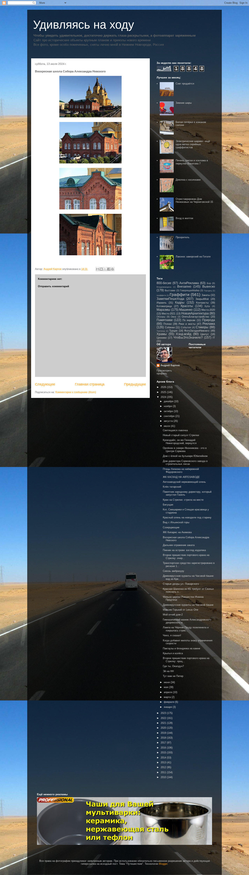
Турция (173, 330)
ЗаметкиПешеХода (170, 298)
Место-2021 (168, 313)
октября (169, 411)
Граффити (179, 294)
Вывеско (208, 286)
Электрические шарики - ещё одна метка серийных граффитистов (193, 144)
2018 (164, 737)
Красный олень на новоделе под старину (187, 517)
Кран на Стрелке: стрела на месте (183, 499)
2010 (164, 777)
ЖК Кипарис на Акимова (177, 532)
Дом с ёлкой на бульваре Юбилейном (185, 456)
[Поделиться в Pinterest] (112, 269)
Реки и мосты (187, 323)
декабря (169, 401)
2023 (164, 713)
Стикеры (202, 327)
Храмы (162, 334)
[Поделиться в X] (105, 269)
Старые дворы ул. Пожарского (181, 583)
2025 (164, 392)
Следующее (45, 384)
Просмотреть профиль (164, 372)
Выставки (170, 290)
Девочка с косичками (188, 179)
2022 (164, 718)
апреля (168, 692)
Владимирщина (164, 287)
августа (169, 421)
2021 (164, 722)
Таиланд (161, 331)
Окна (173, 316)
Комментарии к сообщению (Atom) (75, 392)
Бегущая (168, 504)
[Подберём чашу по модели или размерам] (124, 821)
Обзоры (161, 316)
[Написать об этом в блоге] (101, 269)
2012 (164, 767)
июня (167, 682)
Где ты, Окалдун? (173, 666)
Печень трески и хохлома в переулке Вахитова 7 (192, 162)
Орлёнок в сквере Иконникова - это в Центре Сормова (185, 450)
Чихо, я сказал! (172, 635)
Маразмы (163, 309)
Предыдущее (135, 384)
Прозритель (182, 237)
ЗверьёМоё (202, 299)
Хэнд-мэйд (183, 334)
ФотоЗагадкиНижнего (196, 330)
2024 (164, 397)
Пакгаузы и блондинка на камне (181, 648)
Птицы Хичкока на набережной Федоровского (181, 471)
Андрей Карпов (170, 365)
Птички (167, 323)
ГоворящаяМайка (189, 290)
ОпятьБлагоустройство (195, 316)
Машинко (186, 309)
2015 (164, 752)
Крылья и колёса (173, 653)
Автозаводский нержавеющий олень (184, 481)
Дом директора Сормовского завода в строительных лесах (185, 463)
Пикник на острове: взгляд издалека (184, 550)
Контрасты (202, 302)
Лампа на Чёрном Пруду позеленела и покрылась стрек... (186, 629)
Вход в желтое (184, 218)
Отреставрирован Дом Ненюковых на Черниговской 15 (194, 200)
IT (214, 337)
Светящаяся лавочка (175, 430)
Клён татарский (172, 486)
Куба (207, 306)
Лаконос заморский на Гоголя (193, 256)
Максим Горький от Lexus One (180, 609)
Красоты (187, 306)
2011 (164, 772)
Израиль (162, 302)
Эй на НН (168, 671)
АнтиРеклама (189, 283)
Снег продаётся (185, 83)
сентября (169, 416)
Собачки (170, 327)
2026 (164, 387)
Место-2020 (208, 309)
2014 (164, 757)
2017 (164, 742)
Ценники (162, 337)
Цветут (204, 334)
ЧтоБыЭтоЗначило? (188, 337)
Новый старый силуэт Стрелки (181, 435)
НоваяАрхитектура (195, 313)
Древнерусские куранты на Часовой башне (188, 604)
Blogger (163, 863)
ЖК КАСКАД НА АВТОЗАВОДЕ (181, 477)
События (186, 327)
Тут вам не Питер (173, 676)
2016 (164, 747)
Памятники (165, 320)
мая (166, 687)
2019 (164, 732)
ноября (168, 406)
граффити (161, 295)
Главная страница (89, 384)
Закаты (206, 295)
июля (167, 426)
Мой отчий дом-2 (173, 614)
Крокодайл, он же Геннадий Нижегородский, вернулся (179, 442)
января (168, 707)
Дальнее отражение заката (179, 545)
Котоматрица (164, 306)
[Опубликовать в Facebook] (109, 269)
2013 (164, 762)
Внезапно (184, 286)
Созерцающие (171, 527)
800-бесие (164, 283)
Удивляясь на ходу (83, 24)
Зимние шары (184, 102)
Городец (208, 291)
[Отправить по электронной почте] (98, 269)
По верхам (189, 320)
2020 (164, 727)
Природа (208, 320)
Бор (209, 283)
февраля (169, 701)
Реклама (209, 323)
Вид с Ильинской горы (176, 522)
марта (168, 697)
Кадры (179, 302)
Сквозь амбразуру (173, 571)
